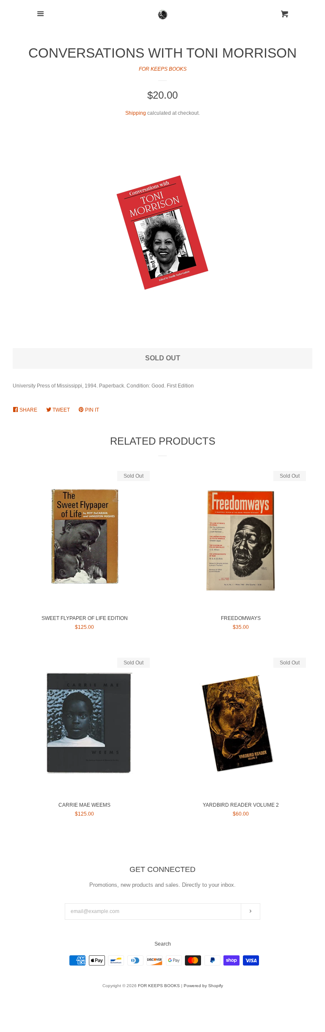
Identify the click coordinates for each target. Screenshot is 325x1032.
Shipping (135, 113)
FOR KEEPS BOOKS (163, 69)
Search (162, 944)
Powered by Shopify (203, 985)
